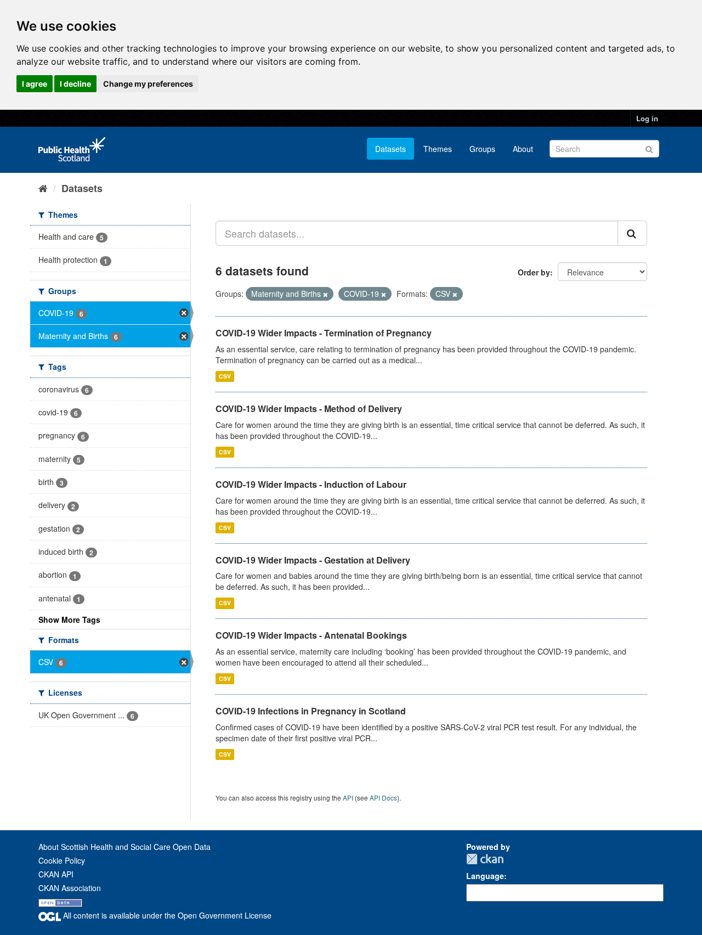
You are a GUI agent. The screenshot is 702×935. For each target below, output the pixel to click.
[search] (632, 233)
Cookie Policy (61, 860)
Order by (534, 272)
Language (485, 875)
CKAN (484, 859)
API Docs (383, 797)
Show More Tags (69, 619)
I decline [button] (75, 83)
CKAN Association (69, 887)
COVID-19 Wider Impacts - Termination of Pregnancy (324, 332)
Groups (482, 148)
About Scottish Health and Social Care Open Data (124, 846)
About (523, 148)
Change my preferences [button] (148, 83)
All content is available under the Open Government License (166, 915)
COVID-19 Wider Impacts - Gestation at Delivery (313, 560)
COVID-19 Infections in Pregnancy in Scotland (311, 711)
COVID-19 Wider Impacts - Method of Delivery (309, 408)
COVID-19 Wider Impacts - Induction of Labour (311, 484)
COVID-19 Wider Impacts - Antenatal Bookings (311, 635)
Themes (437, 148)
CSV (225, 376)
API (348, 797)
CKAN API (55, 874)
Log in (647, 118)
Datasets (390, 148)
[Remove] (325, 294)
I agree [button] (34, 83)
